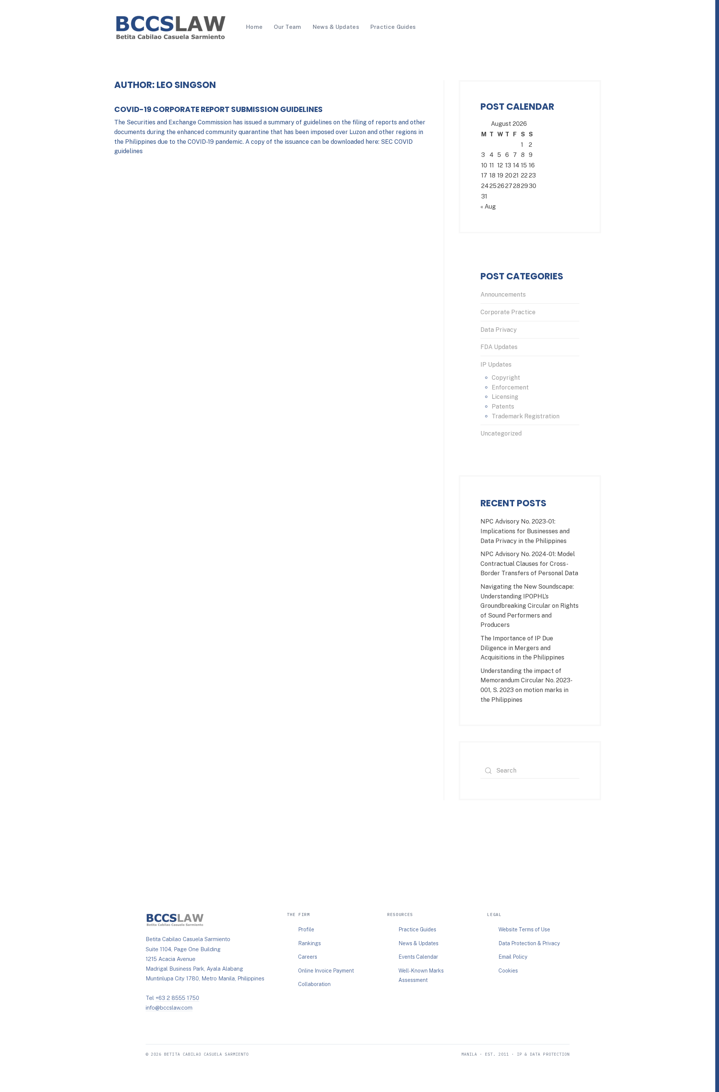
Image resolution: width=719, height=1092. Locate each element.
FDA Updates (499, 347)
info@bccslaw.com (169, 1007)
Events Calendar (418, 957)
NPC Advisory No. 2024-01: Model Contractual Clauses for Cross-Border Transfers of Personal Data (529, 563)
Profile (306, 929)
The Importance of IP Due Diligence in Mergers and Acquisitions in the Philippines (522, 648)
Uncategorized (501, 433)
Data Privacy (498, 329)
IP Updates (496, 364)
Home (254, 27)
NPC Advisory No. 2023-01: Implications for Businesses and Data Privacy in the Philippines (525, 531)
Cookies (508, 971)
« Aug (488, 206)
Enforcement (510, 387)
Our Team (287, 27)
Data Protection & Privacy (529, 943)
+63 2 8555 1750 (177, 998)
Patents (503, 406)
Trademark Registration (525, 416)
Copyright (506, 377)
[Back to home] (170, 27)
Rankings (309, 943)
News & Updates (336, 27)
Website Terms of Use (524, 929)
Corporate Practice (508, 312)
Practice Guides (393, 27)
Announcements (503, 294)
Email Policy (512, 957)
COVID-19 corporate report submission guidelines (218, 109)
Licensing (505, 396)
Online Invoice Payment (326, 971)
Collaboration (314, 984)
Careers (307, 957)
